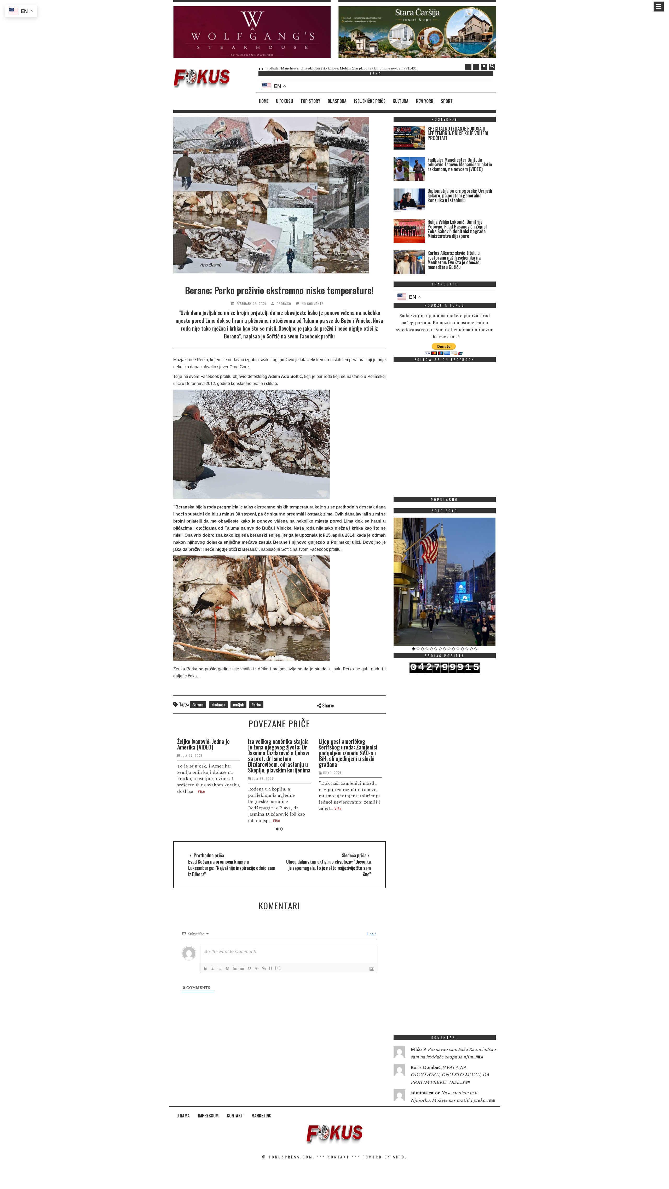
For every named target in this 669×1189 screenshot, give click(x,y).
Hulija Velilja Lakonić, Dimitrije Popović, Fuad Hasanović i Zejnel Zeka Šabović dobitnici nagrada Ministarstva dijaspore (457, 228)
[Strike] (227, 968)
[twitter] (476, 67)
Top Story (310, 101)
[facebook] (468, 67)
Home (263, 101)
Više (201, 791)
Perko (256, 704)
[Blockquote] (249, 968)
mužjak (238, 704)
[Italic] (212, 968)
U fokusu (284, 101)
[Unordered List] (242, 968)
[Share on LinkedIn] (382, 704)
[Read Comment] (399, 1053)
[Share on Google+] (356, 704)
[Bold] (205, 968)
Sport (447, 101)
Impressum (208, 1116)
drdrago (284, 303)
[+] (278, 968)
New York (424, 101)
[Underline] (220, 968)
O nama (183, 1116)
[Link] (264, 968)
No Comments (313, 303)
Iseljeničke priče (369, 101)
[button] (252, 32)
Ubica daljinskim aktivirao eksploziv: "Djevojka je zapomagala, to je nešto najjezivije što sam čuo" (328, 867)
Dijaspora (337, 101)
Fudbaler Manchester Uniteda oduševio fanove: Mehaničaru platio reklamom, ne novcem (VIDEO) (342, 68)
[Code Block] (256, 968)
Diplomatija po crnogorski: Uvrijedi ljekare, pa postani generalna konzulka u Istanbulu (460, 195)
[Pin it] (364, 704)
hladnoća (218, 704)
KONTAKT (339, 1156)
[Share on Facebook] (339, 704)
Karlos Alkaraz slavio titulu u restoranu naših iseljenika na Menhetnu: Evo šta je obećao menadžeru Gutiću (454, 259)
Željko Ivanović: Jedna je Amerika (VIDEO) (203, 744)
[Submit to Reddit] (373, 704)
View (479, 1056)
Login (371, 934)
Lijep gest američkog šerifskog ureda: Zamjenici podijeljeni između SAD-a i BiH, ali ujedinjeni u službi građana (348, 752)
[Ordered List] (234, 968)
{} (271, 968)
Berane (198, 704)
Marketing (261, 1116)
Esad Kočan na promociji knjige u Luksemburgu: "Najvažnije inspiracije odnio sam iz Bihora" (231, 867)
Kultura (400, 101)
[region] (252, 32)
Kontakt (235, 1116)
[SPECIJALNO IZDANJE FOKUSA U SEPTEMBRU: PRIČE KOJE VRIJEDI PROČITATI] (409, 139)
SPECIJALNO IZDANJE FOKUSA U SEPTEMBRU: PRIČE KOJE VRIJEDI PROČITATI (458, 133)
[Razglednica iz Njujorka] (445, 582)
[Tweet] (347, 704)
